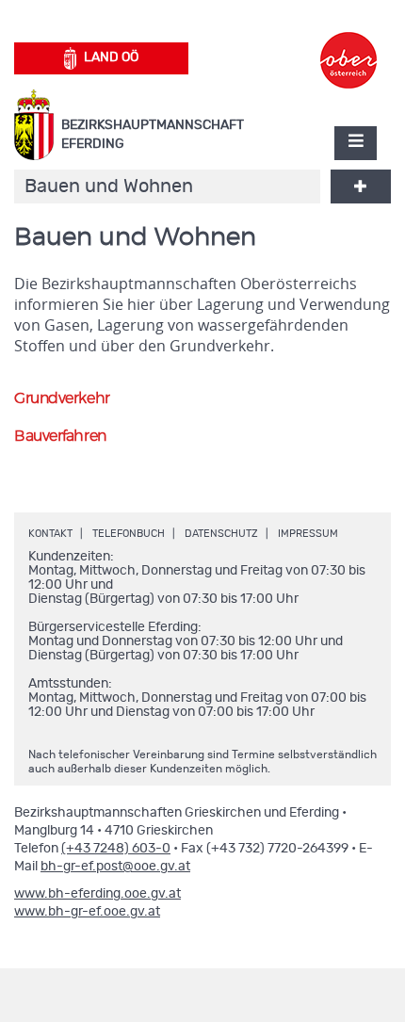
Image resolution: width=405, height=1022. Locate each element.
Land (111, 57)
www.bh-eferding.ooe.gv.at (97, 893)
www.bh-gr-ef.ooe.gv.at (87, 911)
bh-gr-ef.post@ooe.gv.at (115, 866)
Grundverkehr (62, 398)
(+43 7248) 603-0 (115, 848)
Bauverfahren (60, 436)
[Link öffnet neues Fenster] (348, 43)
